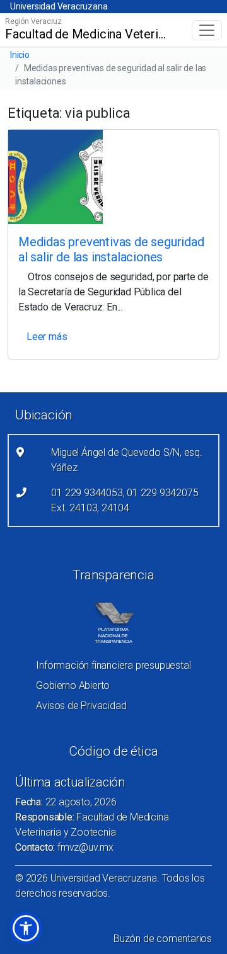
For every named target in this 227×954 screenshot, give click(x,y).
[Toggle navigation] (207, 30)
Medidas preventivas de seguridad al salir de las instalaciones (111, 249)
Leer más (46, 337)
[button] (26, 928)
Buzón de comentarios (163, 939)
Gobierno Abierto (73, 685)
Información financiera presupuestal (113, 665)
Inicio (20, 55)
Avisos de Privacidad (81, 706)
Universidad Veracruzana (58, 6)
